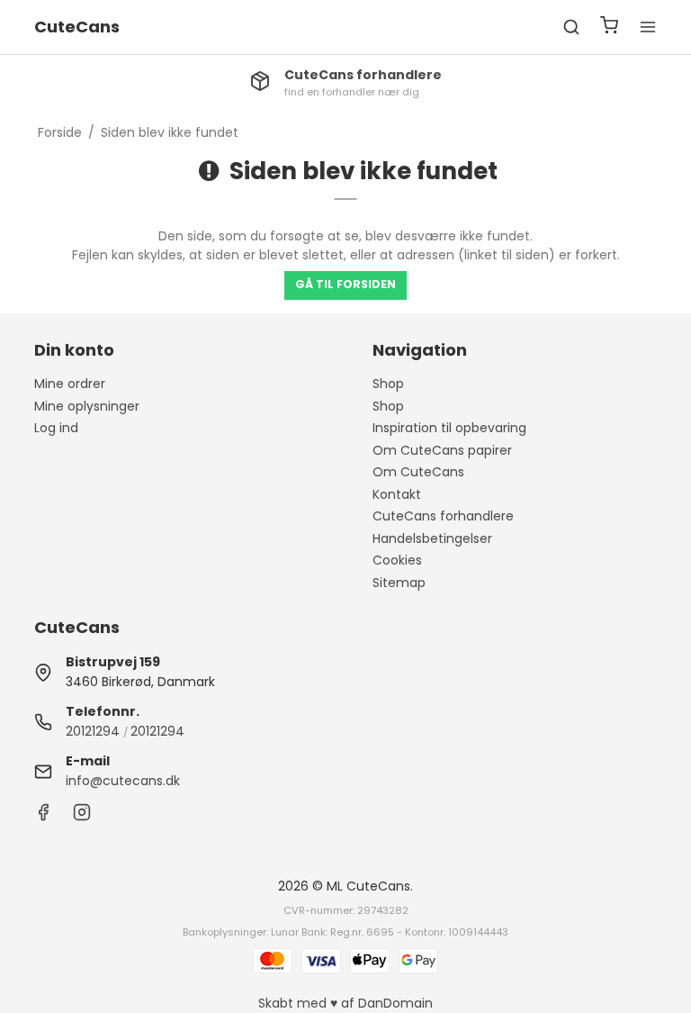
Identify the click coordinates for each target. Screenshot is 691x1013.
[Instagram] (82, 817)
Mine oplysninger (86, 406)
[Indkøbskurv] (609, 27)
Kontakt (396, 494)
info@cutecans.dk (123, 781)
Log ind (56, 428)
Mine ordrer (69, 384)
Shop (388, 384)
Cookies (397, 560)
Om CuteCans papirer (442, 450)
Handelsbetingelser (432, 538)
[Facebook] (43, 817)
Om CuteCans (418, 472)
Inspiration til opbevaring (449, 428)
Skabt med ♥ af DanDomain (345, 1003)
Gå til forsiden (345, 284)
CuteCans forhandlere (443, 516)
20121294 (93, 731)
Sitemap (399, 583)
